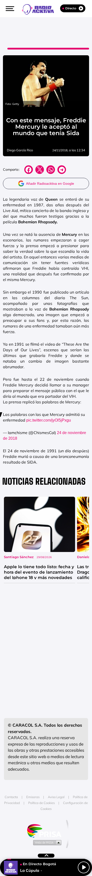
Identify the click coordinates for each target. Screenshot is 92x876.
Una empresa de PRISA (46, 830)
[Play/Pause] (84, 867)
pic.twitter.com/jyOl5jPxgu (48, 420)
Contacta (11, 797)
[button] (9, 8)
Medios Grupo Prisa (46, 842)
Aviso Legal (56, 797)
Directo (70, 8)
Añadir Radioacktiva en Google (50, 183)
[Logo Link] (40, 8)
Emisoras (32, 797)
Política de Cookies (41, 803)
